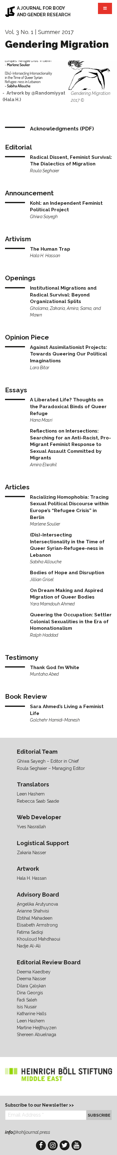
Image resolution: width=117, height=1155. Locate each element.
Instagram (52, 1145)
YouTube (76, 1145)
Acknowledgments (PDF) (62, 128)
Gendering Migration (57, 44)
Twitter (64, 1145)
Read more (71, 164)
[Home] (10, 11)
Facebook (41, 1145)
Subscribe (99, 1115)
